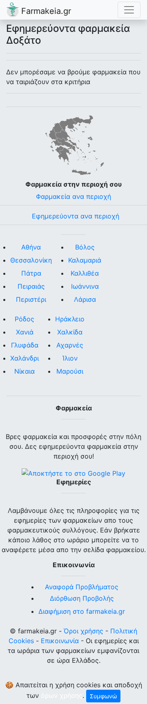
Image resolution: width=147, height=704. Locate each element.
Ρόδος (24, 319)
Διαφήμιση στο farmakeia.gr (81, 611)
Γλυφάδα (24, 345)
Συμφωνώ (103, 696)
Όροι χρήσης (83, 631)
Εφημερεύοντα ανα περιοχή (75, 216)
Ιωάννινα (85, 286)
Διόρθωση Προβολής (82, 598)
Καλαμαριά (84, 260)
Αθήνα (31, 247)
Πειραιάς (31, 286)
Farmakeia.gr (45, 11)
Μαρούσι (69, 371)
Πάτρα (31, 273)
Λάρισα (85, 299)
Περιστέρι (31, 299)
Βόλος (85, 247)
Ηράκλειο (70, 319)
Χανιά (24, 332)
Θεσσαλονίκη (31, 260)
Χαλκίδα (69, 332)
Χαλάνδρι (24, 358)
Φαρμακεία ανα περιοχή (73, 196)
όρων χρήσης (61, 695)
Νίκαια (24, 371)
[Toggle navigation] (129, 10)
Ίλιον (70, 358)
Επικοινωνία (60, 641)
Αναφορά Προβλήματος (81, 587)
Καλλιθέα (85, 273)
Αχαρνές (69, 345)
